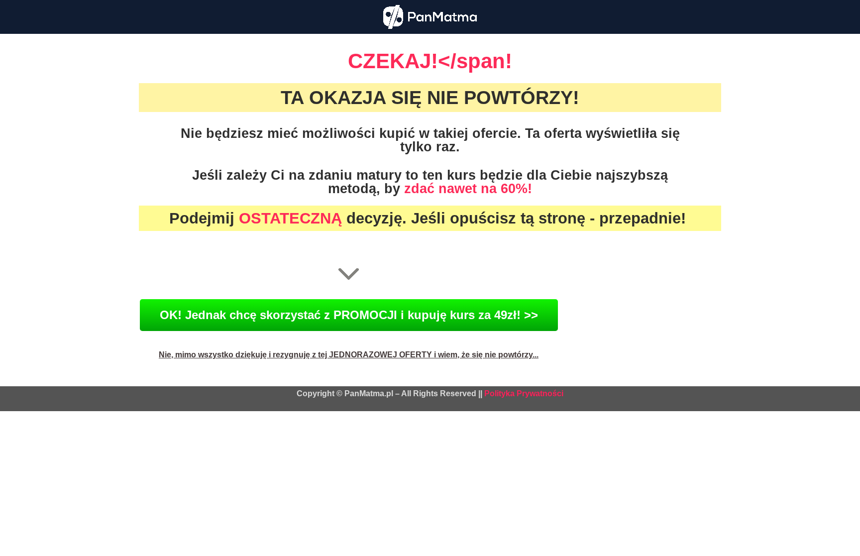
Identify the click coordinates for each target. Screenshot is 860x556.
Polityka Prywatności (523, 393)
